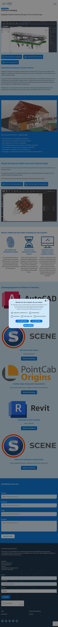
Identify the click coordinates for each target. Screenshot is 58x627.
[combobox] (45, 300)
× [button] (47, 300)
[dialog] (29, 313)
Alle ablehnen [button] (36, 321)
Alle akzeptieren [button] (22, 321)
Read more (38, 309)
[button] (29, 325)
